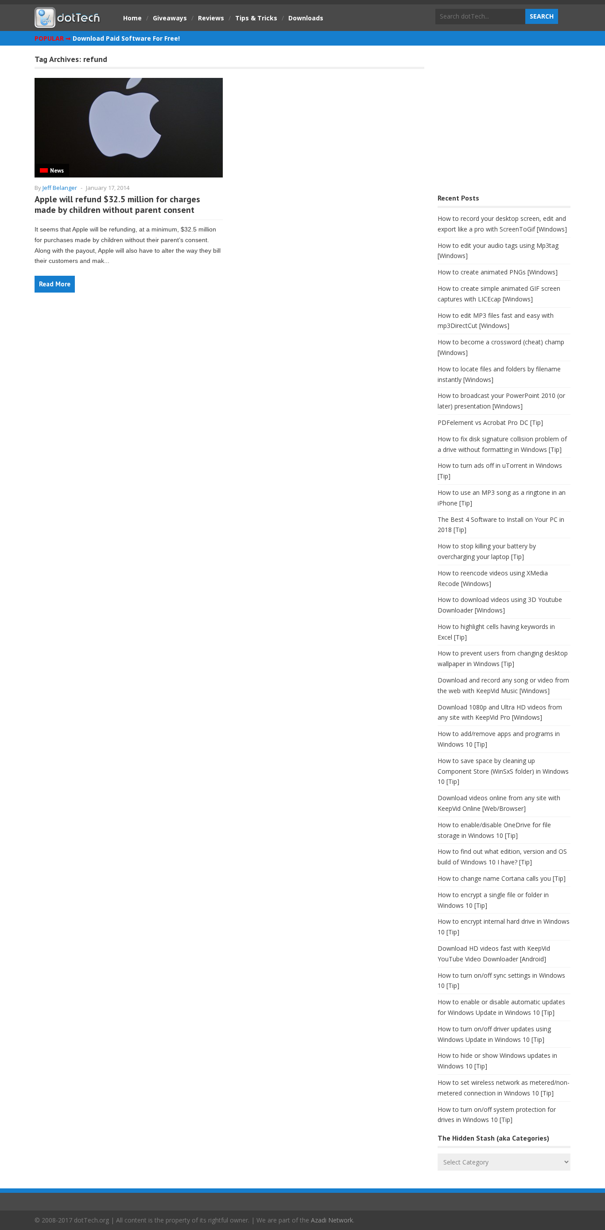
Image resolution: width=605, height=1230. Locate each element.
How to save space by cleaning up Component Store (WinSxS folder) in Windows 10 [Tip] (503, 771)
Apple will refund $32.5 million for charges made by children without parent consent (117, 204)
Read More (54, 284)
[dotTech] (68, 23)
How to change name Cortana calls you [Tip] (502, 878)
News (57, 170)
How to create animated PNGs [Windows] (498, 272)
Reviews (211, 18)
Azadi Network (332, 1220)
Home (132, 18)
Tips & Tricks (256, 18)
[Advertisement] (504, 121)
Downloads (305, 18)
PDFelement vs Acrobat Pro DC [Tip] (490, 422)
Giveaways (170, 18)
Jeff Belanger (60, 188)
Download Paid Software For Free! (126, 38)
